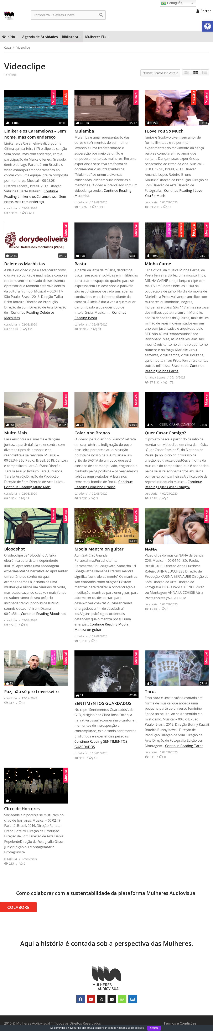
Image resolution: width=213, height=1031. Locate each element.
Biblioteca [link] (70, 36)
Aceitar (154, 1028)
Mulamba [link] (84, 131)
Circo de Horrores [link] (22, 808)
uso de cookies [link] (135, 1028)
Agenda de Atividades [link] (40, 36)
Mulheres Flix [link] (95, 36)
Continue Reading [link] (35, 196)
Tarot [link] (150, 691)
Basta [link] (80, 264)
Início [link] (10, 36)
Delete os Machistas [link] (24, 264)
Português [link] (174, 3)
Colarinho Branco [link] (92, 433)
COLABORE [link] (18, 907)
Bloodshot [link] (14, 549)
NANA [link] (151, 549)
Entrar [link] (205, 11)
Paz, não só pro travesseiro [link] (31, 691)
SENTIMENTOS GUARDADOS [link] (102, 703)
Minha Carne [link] (158, 264)
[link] (207, 26)
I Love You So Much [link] (164, 131)
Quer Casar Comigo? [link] (165, 433)
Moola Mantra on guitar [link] (99, 549)
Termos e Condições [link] (179, 1023)
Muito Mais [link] (15, 433)
